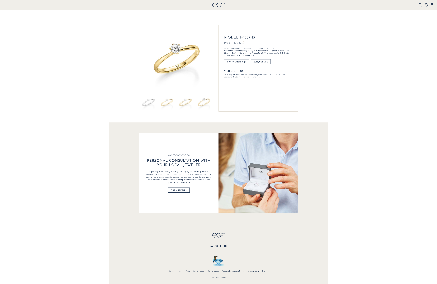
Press (188, 271)
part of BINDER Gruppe (218, 277)
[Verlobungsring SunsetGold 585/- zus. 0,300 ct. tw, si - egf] (167, 102)
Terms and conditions (251, 271)
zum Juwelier (261, 62)
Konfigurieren (235, 62)
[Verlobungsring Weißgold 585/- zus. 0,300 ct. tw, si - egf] (148, 102)
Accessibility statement (231, 271)
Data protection (199, 271)
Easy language (213, 271)
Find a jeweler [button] (179, 190)
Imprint (180, 271)
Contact (172, 271)
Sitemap (265, 271)
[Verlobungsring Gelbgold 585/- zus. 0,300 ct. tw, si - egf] (185, 102)
